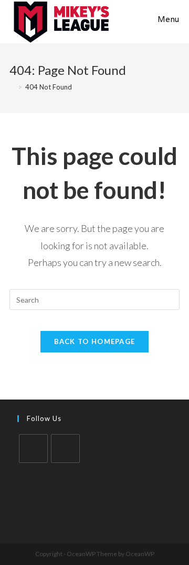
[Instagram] (65, 448)
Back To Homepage (94, 341)
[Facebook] (33, 448)
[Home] (12, 87)
